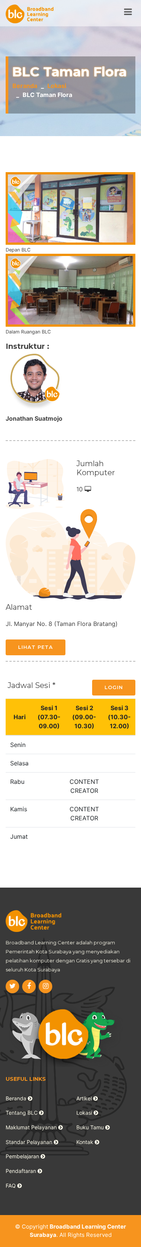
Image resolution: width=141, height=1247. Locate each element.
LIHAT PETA (35, 647)
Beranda (24, 85)
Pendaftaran (22, 1171)
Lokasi (56, 85)
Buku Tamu (90, 1127)
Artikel (84, 1098)
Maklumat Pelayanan (32, 1127)
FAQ (11, 1185)
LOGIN (114, 687)
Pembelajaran (23, 1156)
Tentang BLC (22, 1112)
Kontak (85, 1142)
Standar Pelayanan (30, 1142)
